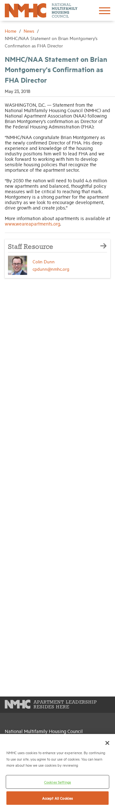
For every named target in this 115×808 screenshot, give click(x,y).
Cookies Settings (57, 782)
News (29, 31)
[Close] (107, 743)
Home (11, 31)
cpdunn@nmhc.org (51, 269)
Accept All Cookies (57, 798)
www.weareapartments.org (32, 223)
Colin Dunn (44, 261)
